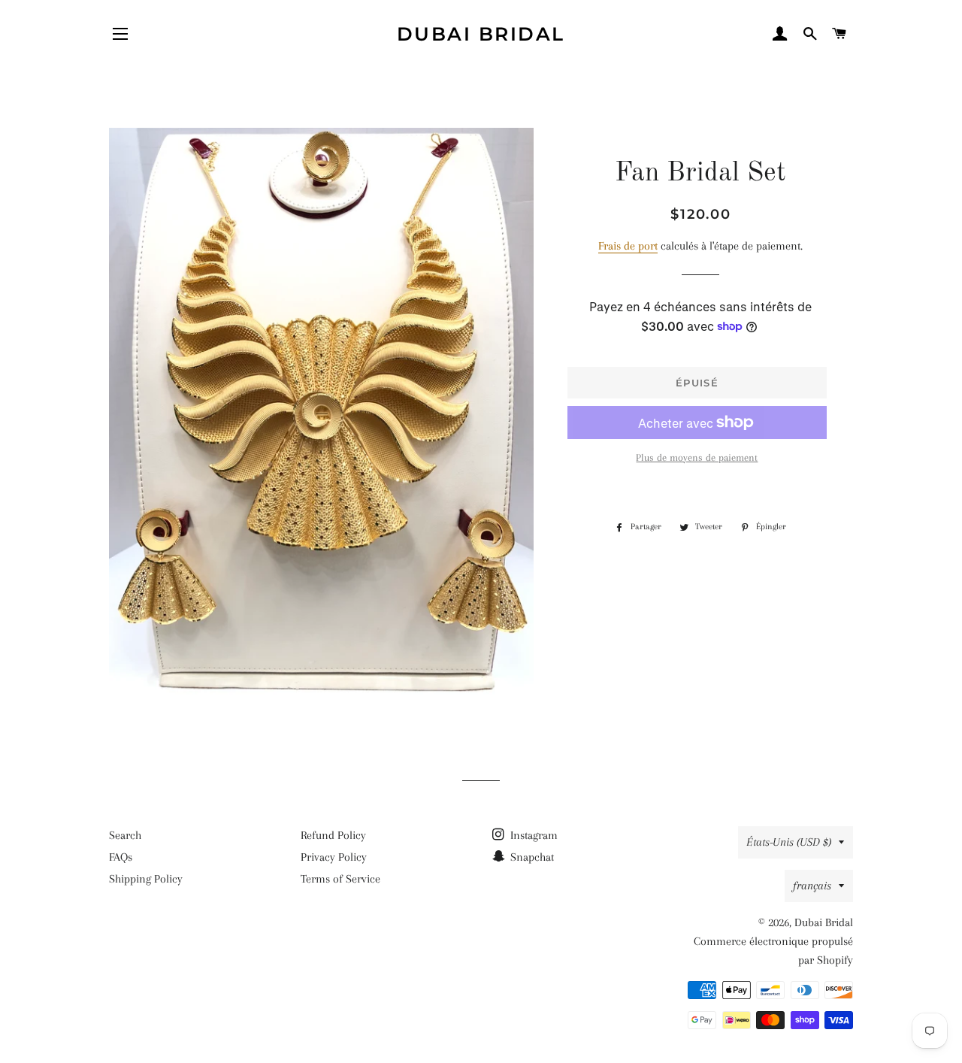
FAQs (120, 857)
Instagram (532, 835)
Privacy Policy (334, 857)
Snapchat (530, 857)
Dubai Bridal (481, 34)
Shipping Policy (146, 879)
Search (125, 835)
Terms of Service (340, 879)
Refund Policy (333, 835)
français (812, 885)
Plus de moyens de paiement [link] (697, 457)
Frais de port (628, 246)
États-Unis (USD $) (788, 842)
